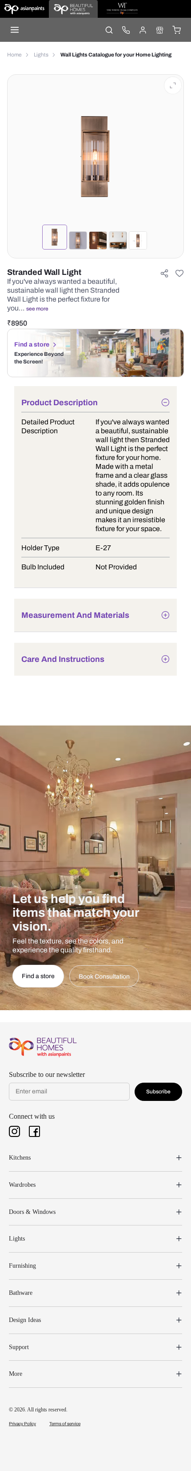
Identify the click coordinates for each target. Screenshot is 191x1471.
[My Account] (142, 29)
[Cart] (176, 29)
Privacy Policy (22, 1423)
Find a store (31, 344)
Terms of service (64, 1423)
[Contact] (125, 29)
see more (37, 309)
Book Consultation (104, 976)
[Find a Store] (159, 29)
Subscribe (158, 1091)
